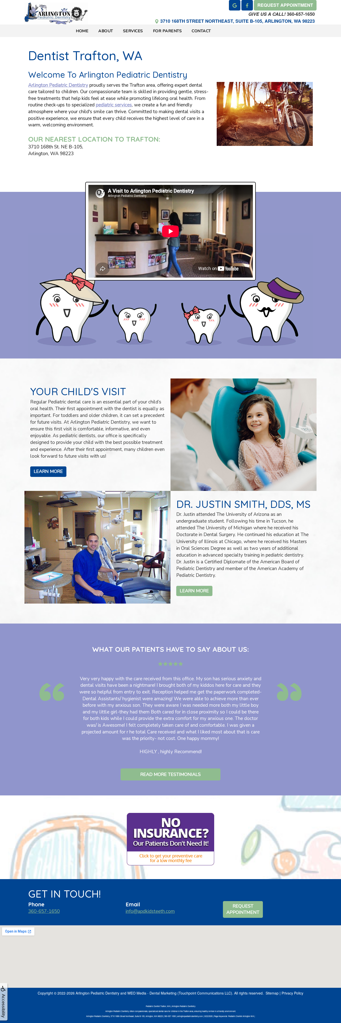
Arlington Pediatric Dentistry (58, 85)
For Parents (167, 31)
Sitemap (272, 993)
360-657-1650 (281, 14)
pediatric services (114, 105)
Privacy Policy (292, 993)
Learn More (48, 471)
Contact (201, 31)
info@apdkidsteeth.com (150, 911)
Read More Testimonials (170, 774)
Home (82, 31)
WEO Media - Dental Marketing (151, 993)
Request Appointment (242, 909)
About (105, 31)
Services (133, 31)
